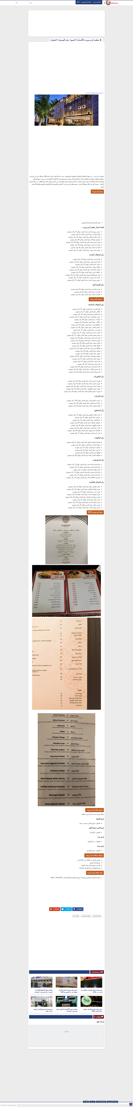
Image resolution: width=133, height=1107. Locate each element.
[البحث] (16, 2)
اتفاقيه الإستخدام (101, 1102)
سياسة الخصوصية (112, 1102)
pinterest (56, 909)
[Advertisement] (66, 23)
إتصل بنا (86, 1102)
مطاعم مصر (97, 2)
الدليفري (80, 184)
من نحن (92, 1102)
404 (78, 2)
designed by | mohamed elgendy (9, 1105)
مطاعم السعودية (86, 2)
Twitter (68, 909)
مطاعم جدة (76, 916)
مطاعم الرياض (97, 916)
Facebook (79, 909)
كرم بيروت (96, 176)
